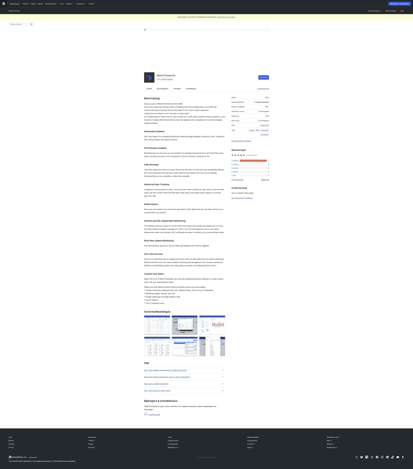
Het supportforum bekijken (242, 198)
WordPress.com (333, 437)
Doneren (251, 444)
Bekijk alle (265, 180)
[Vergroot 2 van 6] (195, 318)
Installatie (177, 89)
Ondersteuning (263, 89)
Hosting (11, 444)
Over (10, 437)
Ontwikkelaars (173, 444)
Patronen (91, 447)
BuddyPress (332, 447)
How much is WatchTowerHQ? (156, 384)
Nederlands (33, 457)
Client (257, 130)
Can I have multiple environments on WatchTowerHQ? (165, 370)
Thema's (91, 441)
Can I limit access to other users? (157, 391)
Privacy (11, 447)
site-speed (264, 135)
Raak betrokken (253, 437)
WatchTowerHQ (150, 104)
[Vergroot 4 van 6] (167, 340)
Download (263, 77)
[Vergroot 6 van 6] (222, 340)
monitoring (264, 130)
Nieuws (11, 441)
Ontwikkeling (191, 89)
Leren (170, 437)
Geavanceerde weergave (241, 141)
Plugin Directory (14, 11)
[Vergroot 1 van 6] (167, 318)
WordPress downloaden (399, 4)
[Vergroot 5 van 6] (195, 340)
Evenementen (252, 441)
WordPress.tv (173, 447)
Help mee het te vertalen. (226, 17)
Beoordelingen (162, 89)
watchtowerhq (167, 79)
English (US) (264, 125)
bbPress (331, 444)
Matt (329, 441)
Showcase (92, 437)
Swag (250, 447)
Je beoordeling (237, 180)
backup (251, 130)
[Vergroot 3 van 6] (222, 318)
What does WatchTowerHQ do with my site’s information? (167, 377)
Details (149, 89)
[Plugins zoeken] (31, 24)
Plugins (90, 444)
